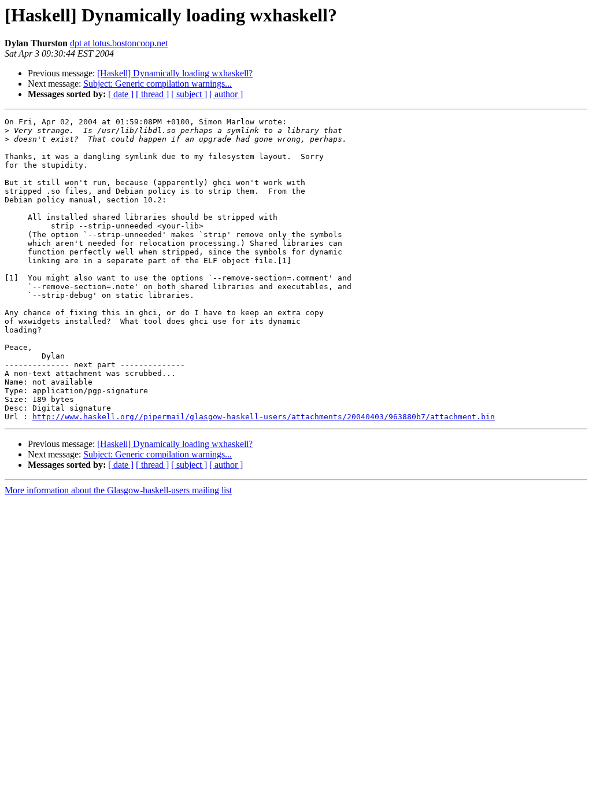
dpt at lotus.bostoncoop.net (119, 43)
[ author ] (226, 94)
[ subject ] (189, 94)
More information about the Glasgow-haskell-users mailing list (118, 490)
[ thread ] (152, 94)
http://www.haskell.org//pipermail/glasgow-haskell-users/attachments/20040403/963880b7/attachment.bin (263, 416)
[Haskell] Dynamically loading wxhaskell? (175, 73)
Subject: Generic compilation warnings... (157, 83)
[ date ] (121, 94)
